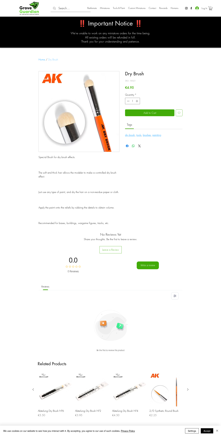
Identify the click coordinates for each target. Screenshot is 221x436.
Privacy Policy (128, 430)
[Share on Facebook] (127, 146)
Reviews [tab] (45, 286)
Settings (192, 430)
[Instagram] (186, 8)
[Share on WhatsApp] (133, 146)
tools (138, 135)
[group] (110, 396)
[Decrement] (128, 101)
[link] (129, 124)
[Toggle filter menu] (175, 296)
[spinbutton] (132, 101)
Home (42, 59)
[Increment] (137, 101)
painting (156, 135)
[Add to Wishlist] (179, 112)
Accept (207, 430)
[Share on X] (139, 146)
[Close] (217, 430)
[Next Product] (188, 389)
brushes (147, 135)
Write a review (148, 265)
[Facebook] (191, 8)
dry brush (130, 135)
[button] (210, 8)
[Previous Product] (33, 389)
